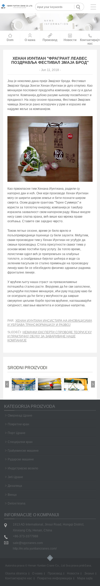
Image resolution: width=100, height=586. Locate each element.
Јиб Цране (15, 477)
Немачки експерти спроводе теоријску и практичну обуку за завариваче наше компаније (49, 336)
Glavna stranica (16, 573)
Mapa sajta (85, 578)
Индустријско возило (23, 468)
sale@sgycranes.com (28, 543)
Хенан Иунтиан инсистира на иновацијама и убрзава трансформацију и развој (49, 323)
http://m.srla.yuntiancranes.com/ (35, 548)
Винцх (12, 495)
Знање (89, 573)
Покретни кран (18, 424)
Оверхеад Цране (20, 415)
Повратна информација (54, 578)
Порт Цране (16, 433)
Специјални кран (20, 442)
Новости (73, 573)
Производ (55, 573)
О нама (37, 573)
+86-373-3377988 (25, 536)
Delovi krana (16, 503)
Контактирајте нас (18, 578)
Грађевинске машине (23, 450)
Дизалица (15, 486)
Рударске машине (21, 459)
